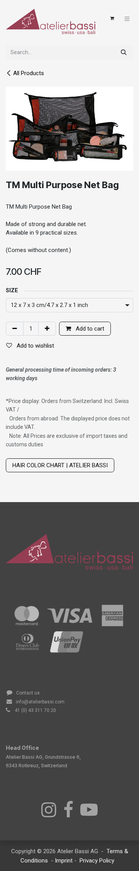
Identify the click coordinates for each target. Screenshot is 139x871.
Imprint (64, 860)
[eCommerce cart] (112, 18)
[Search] (123, 52)
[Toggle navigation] (127, 18)
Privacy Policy (97, 860)
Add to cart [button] (89, 328)
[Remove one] (15, 329)
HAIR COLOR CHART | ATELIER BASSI (60, 465)
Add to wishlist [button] (34, 345)
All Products (28, 73)
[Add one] (47, 329)
